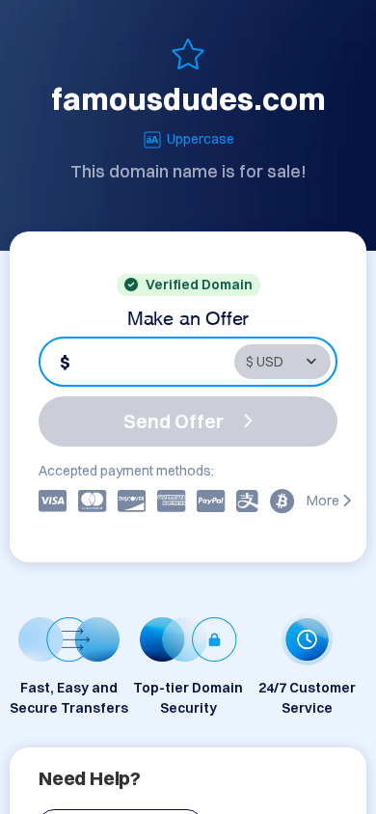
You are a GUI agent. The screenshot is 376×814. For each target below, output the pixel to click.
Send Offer (173, 421)
